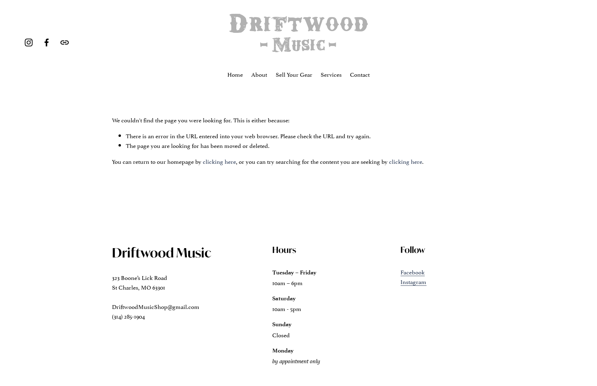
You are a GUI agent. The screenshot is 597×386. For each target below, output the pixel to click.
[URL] (64, 42)
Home (235, 73)
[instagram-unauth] (29, 42)
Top (582, 370)
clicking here (219, 161)
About (259, 73)
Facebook (412, 271)
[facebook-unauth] (46, 42)
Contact (360, 73)
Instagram (413, 281)
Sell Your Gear (294, 73)
